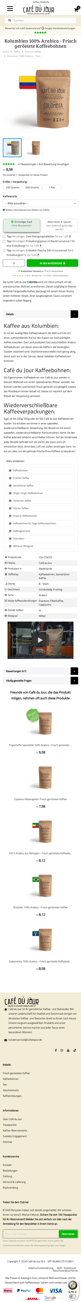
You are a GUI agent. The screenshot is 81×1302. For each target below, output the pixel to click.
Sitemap (7, 1142)
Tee (5, 1084)
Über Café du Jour (12, 1119)
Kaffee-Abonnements (15, 1130)
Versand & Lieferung (14, 1182)
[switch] (72, 1296)
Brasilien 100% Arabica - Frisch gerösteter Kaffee (40, 907)
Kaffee (17, 52)
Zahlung (7, 1176)
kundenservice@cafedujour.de (25, 1040)
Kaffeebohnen (11, 1079)
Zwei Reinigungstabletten (40, 236)
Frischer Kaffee (33, 52)
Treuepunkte (10, 1125)
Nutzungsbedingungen (44, 1245)
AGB (59, 1268)
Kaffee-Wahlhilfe (29, 2)
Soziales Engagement (15, 1136)
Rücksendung (10, 1187)
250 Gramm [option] (12, 187)
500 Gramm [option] (32, 187)
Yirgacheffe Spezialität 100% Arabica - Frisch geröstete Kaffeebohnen (40, 745)
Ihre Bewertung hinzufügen (54, 164)
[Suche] (9, 20)
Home (6, 52)
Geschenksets (11, 1090)
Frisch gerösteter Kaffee (16, 1073)
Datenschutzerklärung (40, 1268)
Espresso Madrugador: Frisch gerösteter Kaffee (40, 799)
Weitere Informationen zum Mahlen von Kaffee (27, 210)
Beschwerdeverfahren (65, 1270)
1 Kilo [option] (52, 187)
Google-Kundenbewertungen (60, 28)
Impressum (70, 1268)
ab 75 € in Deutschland (42, 271)
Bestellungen (10, 1170)
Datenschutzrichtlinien (13, 1245)
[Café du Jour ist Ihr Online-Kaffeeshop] (40, 9)
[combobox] (40, 20)
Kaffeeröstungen (12, 1096)
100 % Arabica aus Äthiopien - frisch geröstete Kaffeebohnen (40, 853)
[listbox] (40, 187)
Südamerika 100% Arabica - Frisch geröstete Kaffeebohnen (40, 961)
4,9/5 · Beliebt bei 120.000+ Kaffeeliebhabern (40, 275)
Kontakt (7, 1165)
